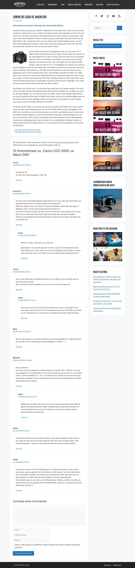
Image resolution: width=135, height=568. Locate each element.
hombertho (17, 191)
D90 (42, 107)
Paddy (20, 233)
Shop (63, 5)
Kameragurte (52, 5)
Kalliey (15, 428)
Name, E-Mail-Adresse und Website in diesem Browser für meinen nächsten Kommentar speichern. (47, 546)
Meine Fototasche (113, 5)
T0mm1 (16, 162)
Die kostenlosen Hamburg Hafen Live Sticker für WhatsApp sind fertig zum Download (107, 279)
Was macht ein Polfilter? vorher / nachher (27, 130)
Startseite (41, 5)
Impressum (107, 565)
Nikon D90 (32, 33)
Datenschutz (117, 565)
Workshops (89, 5)
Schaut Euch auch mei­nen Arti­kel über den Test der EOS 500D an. (38, 25)
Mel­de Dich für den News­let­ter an (107, 46)
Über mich (99, 5)
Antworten (19, 180)
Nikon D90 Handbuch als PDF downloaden (28, 132)
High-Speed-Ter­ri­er (20, 102)
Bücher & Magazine (74, 5)
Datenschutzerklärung (64, 142)
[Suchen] (119, 28)
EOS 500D (32, 30)
